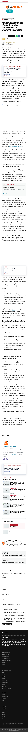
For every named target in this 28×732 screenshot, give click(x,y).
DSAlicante (5, 633)
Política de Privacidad (15, 604)
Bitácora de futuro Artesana (13, 1)
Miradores (4, 686)
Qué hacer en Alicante (6, 670)
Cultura (3, 662)
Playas (3, 672)
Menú (23, 15)
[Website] (7, 459)
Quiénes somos (5, 696)
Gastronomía (4, 678)
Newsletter (4, 698)
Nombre (4, 589)
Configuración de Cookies (13, 730)
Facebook (4, 708)
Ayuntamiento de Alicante (16, 146)
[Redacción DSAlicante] (3, 43)
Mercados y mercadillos (6, 688)
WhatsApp (4, 706)
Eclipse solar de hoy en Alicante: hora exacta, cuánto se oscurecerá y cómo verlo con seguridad (17, 512)
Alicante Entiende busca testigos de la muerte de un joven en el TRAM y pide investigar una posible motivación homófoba (17, 483)
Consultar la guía (8, 194)
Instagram (4, 712)
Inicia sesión (16, 11)
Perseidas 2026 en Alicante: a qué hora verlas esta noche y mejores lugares (17, 505)
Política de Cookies (22, 729)
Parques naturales (5, 682)
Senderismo (4, 680)
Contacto (3, 694)
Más (3, 38)
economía (14, 454)
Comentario (4, 577)
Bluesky (3, 714)
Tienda (3, 700)
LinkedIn (3, 716)
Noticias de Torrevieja (6, 660)
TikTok (3, 718)
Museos (3, 684)
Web (3, 599)
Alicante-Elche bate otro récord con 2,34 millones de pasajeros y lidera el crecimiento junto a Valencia (17, 498)
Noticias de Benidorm (6, 658)
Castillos (3, 676)
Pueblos (3, 674)
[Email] (4, 459)
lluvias (13, 310)
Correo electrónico (6, 594)
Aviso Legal (3, 729)
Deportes (3, 664)
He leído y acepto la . (12, 604)
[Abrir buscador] (21, 11)
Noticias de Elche (5, 656)
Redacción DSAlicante (10, 42)
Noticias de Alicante (6, 652)
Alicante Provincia (5, 654)
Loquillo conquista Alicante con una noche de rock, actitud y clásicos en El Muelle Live (17, 491)
